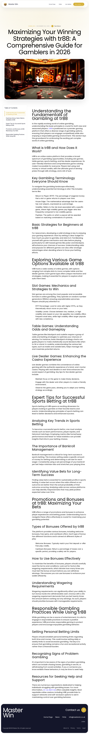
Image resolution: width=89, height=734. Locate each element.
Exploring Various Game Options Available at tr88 (15, 118)
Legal (83, 728)
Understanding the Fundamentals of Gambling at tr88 (15, 113)
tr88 (50, 128)
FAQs (64, 717)
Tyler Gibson (57, 26)
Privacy (73, 728)
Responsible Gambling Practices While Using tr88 (15, 135)
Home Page (48, 717)
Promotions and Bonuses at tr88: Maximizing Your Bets (15, 129)
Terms (79, 728)
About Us (66, 728)
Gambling (31, 26)
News (57, 717)
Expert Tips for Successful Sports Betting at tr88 (15, 124)
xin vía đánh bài (49, 690)
